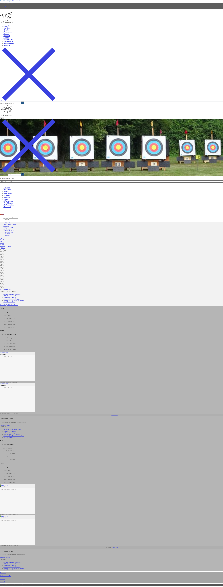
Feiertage (6, 226)
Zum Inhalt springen (5, 0)
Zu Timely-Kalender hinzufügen (12, 294)
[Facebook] (5, 6)
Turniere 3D (6, 235)
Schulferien (6, 229)
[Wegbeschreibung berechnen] (4, 352)
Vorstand (2, 579)
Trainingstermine (8, 232)
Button (2, 214)
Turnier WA (6, 233)
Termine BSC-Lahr (8, 230)
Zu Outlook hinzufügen (9, 297)
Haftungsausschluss (5, 576)
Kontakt (2, 582)
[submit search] (22, 103)
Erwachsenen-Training (9, 224)
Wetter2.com (115, 415)
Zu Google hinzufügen (9, 295)
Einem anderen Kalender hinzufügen (13, 300)
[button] (9, 291)
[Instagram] (5, 8)
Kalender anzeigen (5, 425)
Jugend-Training (8, 227)
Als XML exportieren (9, 302)
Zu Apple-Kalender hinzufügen (11, 299)
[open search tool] (27, 100)
